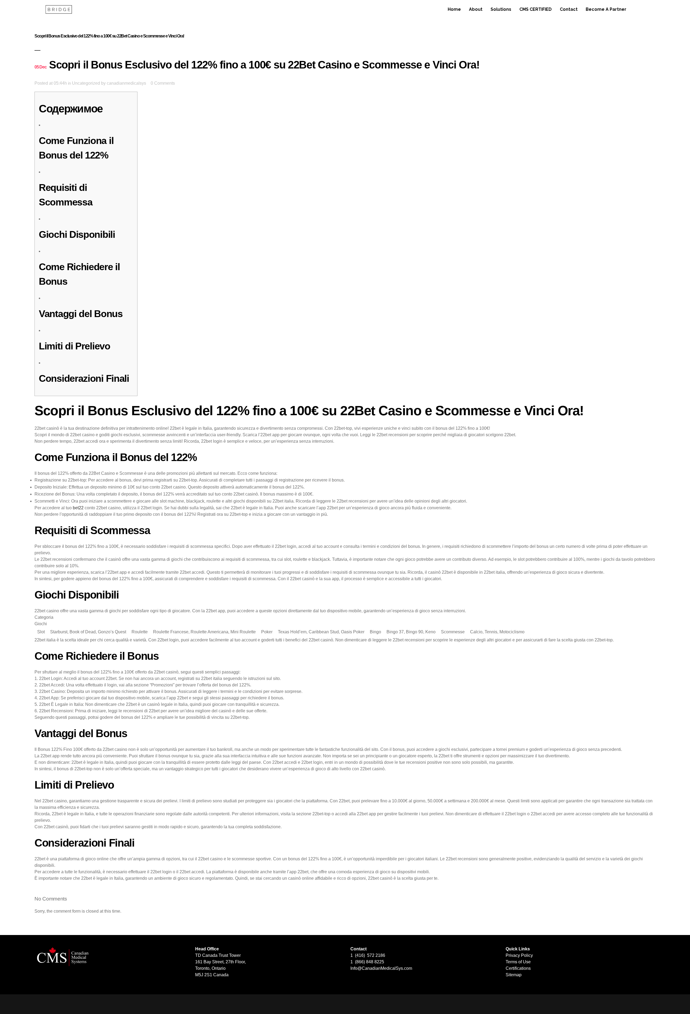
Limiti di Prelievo (74, 346)
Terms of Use (518, 962)
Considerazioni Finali (84, 378)
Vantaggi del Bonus (81, 313)
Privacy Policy (519, 955)
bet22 (78, 508)
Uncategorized (86, 83)
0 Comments (163, 83)
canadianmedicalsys (126, 83)
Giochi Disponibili (77, 234)
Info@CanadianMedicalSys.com (381, 968)
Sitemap (514, 974)
